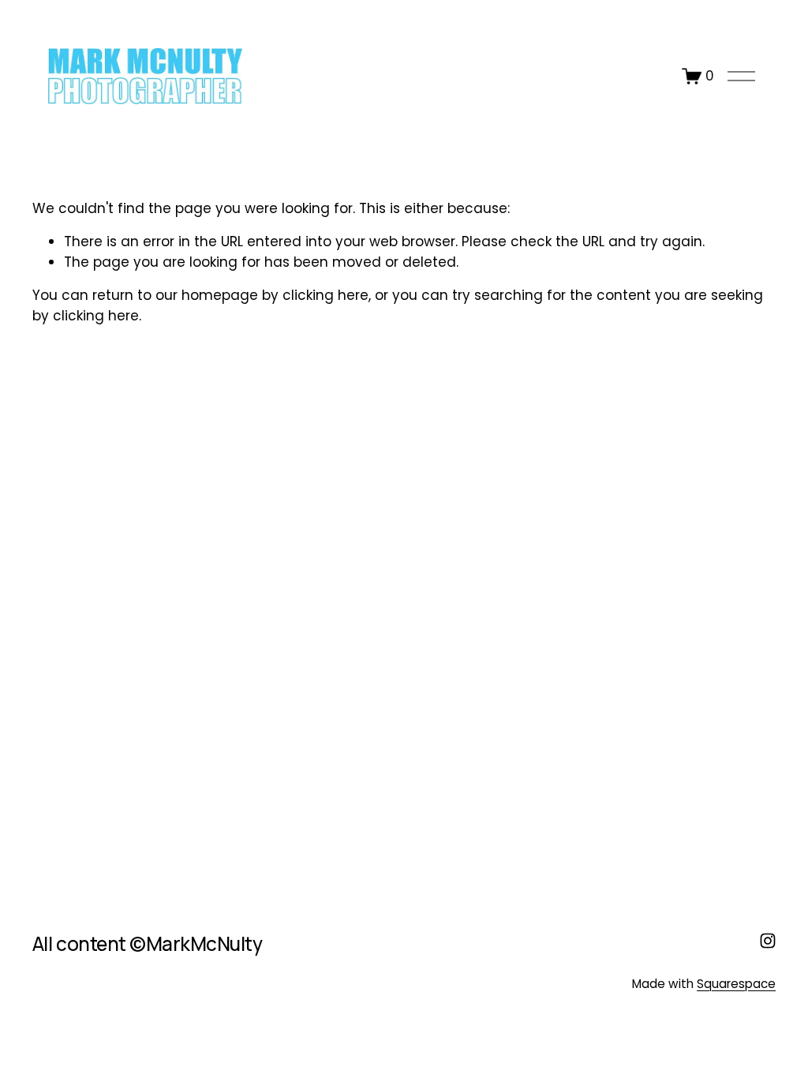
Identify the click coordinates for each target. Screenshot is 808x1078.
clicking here (325, 295)
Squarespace (736, 983)
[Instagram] (768, 941)
